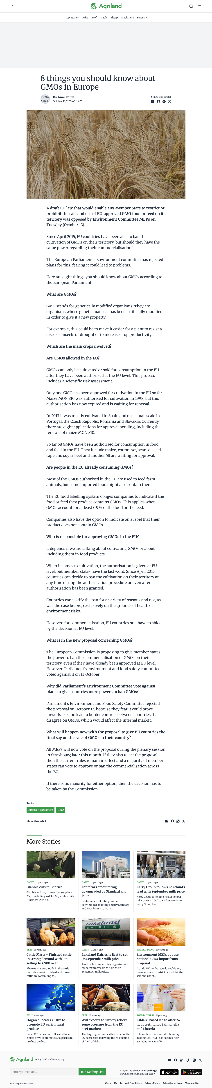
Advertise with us (172, 1083)
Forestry (142, 17)
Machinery (127, 17)
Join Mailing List (92, 1072)
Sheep (114, 17)
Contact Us (111, 1083)
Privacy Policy (152, 1083)
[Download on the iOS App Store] (169, 1072)
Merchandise (192, 1083)
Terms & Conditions (131, 1083)
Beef (94, 17)
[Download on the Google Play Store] (191, 1072)
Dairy (85, 17)
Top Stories (72, 17)
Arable (103, 17)
